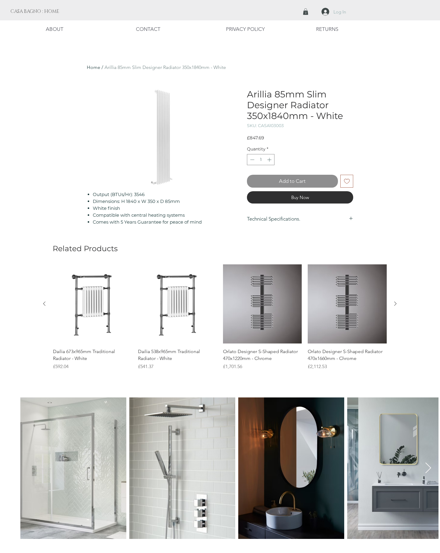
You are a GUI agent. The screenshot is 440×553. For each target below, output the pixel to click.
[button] (305, 11)
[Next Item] (428, 468)
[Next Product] (395, 303)
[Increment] (270, 159)
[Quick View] (92, 303)
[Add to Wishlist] (346, 181)
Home (93, 67)
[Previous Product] (44, 303)
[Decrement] (251, 159)
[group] (220, 320)
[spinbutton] (260, 159)
